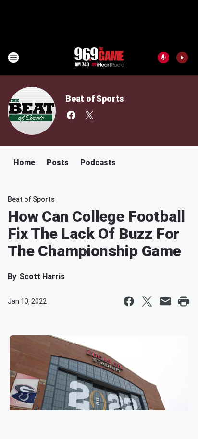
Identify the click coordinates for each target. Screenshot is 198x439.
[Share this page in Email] (165, 301)
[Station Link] (99, 57)
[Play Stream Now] (182, 57)
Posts (58, 162)
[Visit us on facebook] (71, 115)
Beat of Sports (94, 99)
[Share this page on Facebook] (129, 301)
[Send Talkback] (163, 57)
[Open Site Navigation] (13, 57)
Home (24, 162)
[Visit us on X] (89, 115)
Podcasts (98, 162)
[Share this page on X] (147, 301)
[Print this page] (183, 301)
